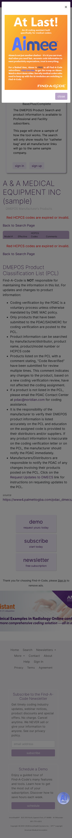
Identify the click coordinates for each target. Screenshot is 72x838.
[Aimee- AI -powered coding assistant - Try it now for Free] (63, 798)
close (61, 96)
